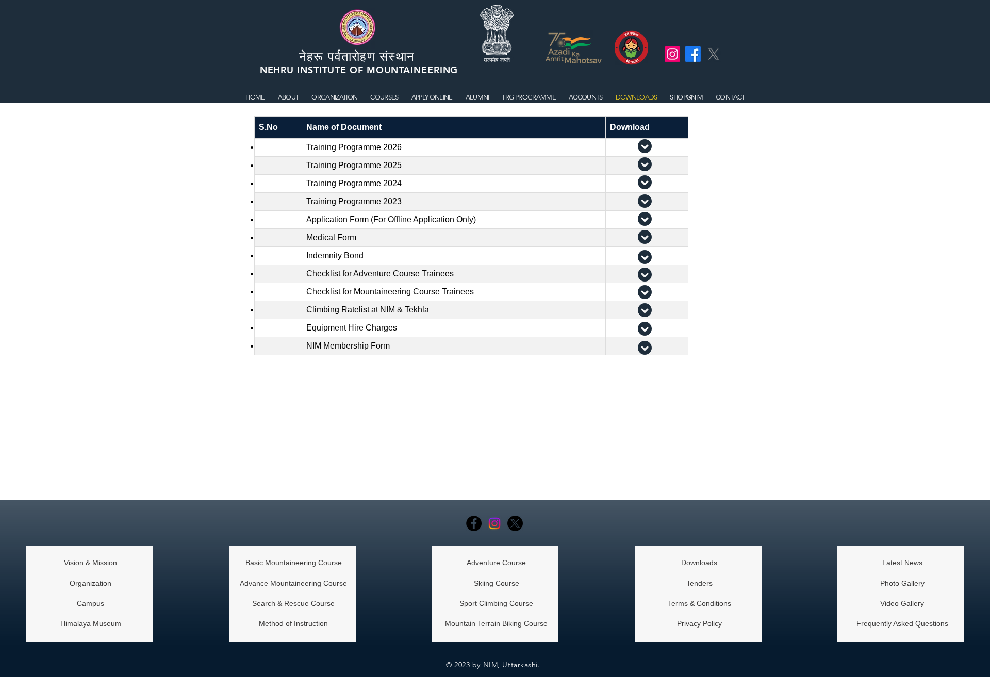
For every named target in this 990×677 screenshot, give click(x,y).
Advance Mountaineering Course (293, 583)
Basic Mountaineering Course (293, 562)
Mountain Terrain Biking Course (496, 623)
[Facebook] (474, 523)
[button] (384, 97)
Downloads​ (699, 562)
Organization (90, 583)
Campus (90, 603)
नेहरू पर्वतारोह (333, 56)
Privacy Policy (699, 623)
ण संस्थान (393, 56)
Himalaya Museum (90, 623)
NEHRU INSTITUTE (305, 70)
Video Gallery (902, 603)
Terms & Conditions (699, 603)
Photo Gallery (902, 583)
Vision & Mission (90, 562)
